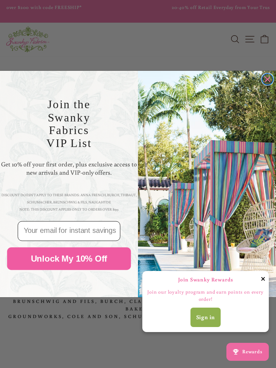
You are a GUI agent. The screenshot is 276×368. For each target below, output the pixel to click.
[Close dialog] (267, 79)
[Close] (263, 280)
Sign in (205, 317)
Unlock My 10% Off (69, 258)
